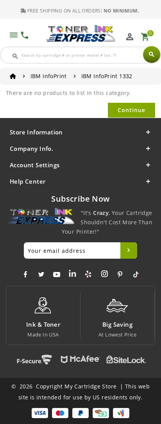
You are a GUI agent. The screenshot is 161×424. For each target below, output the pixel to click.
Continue (131, 110)
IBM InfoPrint (48, 76)
